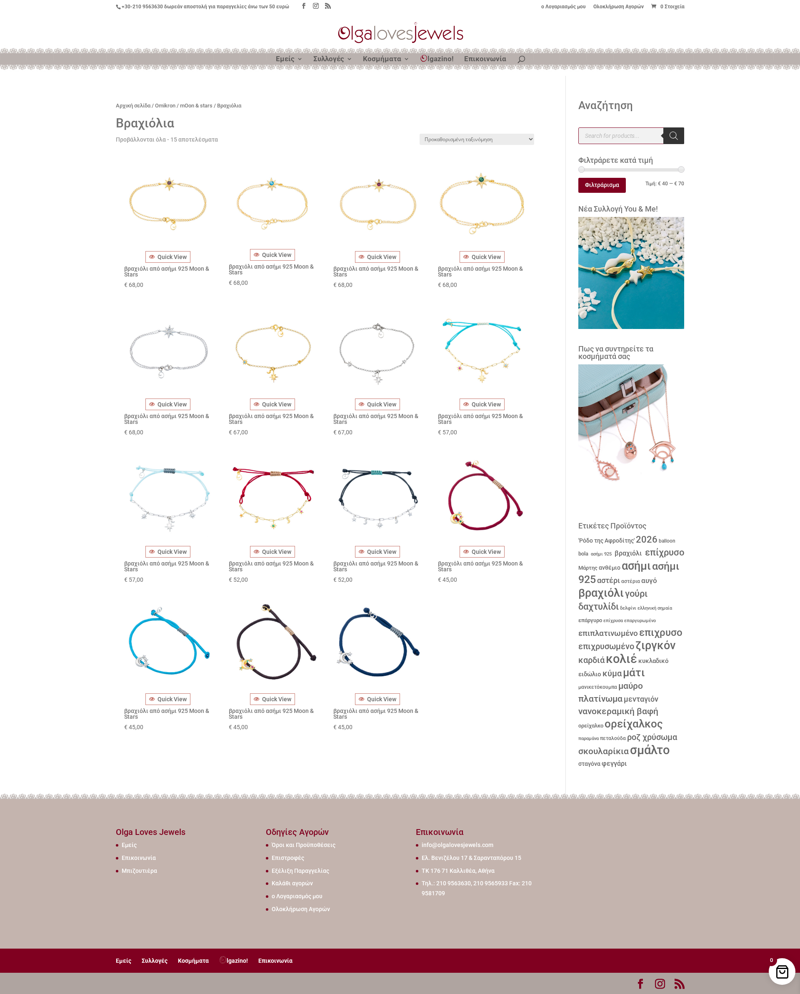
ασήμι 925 (601, 554)
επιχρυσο (660, 632)
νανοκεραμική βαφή (618, 711)
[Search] (673, 135)
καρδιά (591, 660)
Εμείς (285, 59)
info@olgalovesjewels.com (457, 845)
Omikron (165, 105)
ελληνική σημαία (655, 608)
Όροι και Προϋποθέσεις (303, 845)
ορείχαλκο (590, 725)
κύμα (612, 673)
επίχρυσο (663, 552)
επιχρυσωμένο (606, 646)
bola (583, 554)
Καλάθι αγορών (292, 883)
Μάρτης (588, 568)
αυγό (649, 580)
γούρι (636, 593)
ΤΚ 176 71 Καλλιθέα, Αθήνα (458, 870)
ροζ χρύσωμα (652, 737)
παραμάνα (588, 738)
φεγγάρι (614, 763)
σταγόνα (589, 763)
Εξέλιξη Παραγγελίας (300, 870)
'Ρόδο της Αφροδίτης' (606, 540)
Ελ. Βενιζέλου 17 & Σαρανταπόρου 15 (471, 857)
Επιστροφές (288, 857)
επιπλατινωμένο (608, 633)
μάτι (634, 672)
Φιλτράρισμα (602, 185)
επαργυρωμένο (640, 620)
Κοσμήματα (382, 59)
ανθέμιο (609, 567)
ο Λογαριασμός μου (563, 7)
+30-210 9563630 (142, 7)
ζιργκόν (655, 645)
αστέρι (608, 580)
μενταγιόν (641, 699)
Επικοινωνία (485, 59)
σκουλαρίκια (603, 751)
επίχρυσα (613, 620)
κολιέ (621, 659)
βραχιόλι (627, 553)
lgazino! (441, 59)
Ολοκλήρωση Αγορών (618, 7)
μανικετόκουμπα (597, 687)
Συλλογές (328, 59)
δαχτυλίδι (598, 606)
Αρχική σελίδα (133, 105)
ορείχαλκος (634, 723)
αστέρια (630, 581)
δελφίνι (628, 608)
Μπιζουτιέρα (139, 870)
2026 (647, 539)
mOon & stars (196, 105)
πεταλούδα (613, 738)
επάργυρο (590, 620)
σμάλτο (650, 750)
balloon (667, 541)
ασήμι (636, 566)
